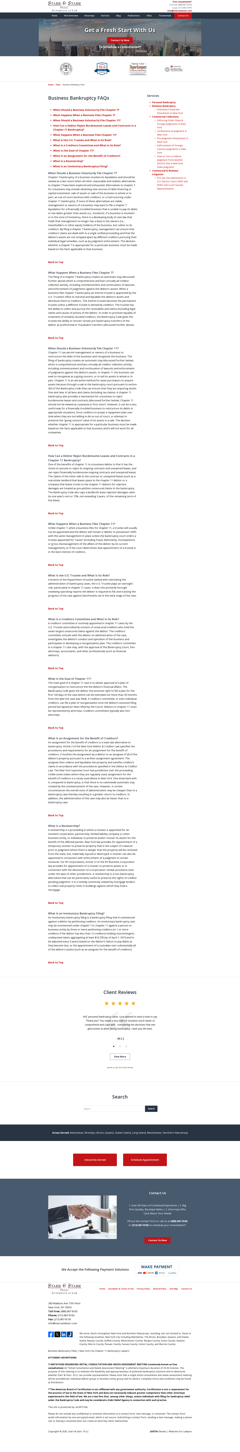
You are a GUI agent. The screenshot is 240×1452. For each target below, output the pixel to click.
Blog (118, 15)
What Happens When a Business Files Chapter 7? (84, 115)
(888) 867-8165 (185, 4)
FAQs (149, 15)
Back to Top (55, 262)
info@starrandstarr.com (179, 10)
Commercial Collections (165, 116)
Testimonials (165, 15)
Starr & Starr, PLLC (78, 1431)
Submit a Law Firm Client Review (120, 1067)
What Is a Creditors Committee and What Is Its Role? (87, 145)
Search (151, 1108)
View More (120, 1056)
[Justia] (70, 1334)
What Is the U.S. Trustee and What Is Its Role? (82, 140)
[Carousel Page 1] (114, 1046)
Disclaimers (57, 1382)
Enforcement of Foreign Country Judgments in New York (171, 149)
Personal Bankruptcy (164, 102)
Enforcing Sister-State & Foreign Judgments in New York (171, 124)
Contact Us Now (120, 40)
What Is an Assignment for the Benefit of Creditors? (86, 156)
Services (105, 15)
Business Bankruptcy (164, 105)
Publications (134, 15)
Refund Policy (159, 1288)
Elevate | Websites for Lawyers (171, 1431)
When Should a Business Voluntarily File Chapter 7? (86, 110)
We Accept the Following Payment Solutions (95, 1269)
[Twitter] (57, 1334)
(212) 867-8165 (185, 7)
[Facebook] (51, 1334)
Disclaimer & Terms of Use (121, 1288)
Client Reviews (120, 992)
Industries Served (95, 1159)
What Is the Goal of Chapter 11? (73, 150)
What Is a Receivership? (68, 161)
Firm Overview (71, 15)
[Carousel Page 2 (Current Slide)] (120, 1046)
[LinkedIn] (63, 1334)
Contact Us (183, 15)
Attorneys (89, 15)
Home (54, 15)
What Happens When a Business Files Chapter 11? (85, 135)
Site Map (174, 1288)
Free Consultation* (182, 1)
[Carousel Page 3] (126, 1046)
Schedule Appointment (145, 1159)
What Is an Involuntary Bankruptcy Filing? (80, 166)
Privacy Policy (143, 1288)
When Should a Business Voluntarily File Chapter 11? (87, 120)
